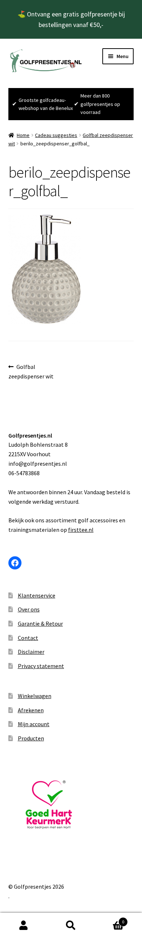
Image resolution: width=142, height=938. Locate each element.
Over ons (29, 609)
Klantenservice (36, 595)
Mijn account (34, 724)
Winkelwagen (34, 695)
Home (23, 135)
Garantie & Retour (40, 623)
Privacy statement (41, 666)
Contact (28, 637)
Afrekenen (31, 710)
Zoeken (71, 925)
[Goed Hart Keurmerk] (71, 804)
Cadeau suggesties (56, 135)
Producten (31, 738)
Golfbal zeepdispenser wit (31, 371)
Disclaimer (31, 651)
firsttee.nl (81, 529)
